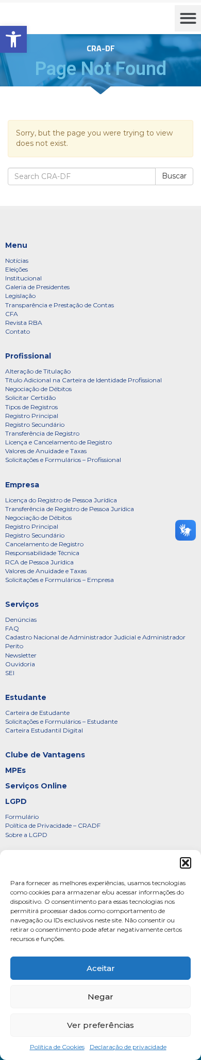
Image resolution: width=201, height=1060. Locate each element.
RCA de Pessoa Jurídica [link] (39, 562)
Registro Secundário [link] (34, 424)
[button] (185, 863)
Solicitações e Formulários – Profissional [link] (63, 460)
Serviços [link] (22, 604)
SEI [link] (9, 673)
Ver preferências (100, 1025)
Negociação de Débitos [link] (38, 389)
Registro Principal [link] (31, 416)
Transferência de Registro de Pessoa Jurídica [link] (69, 509)
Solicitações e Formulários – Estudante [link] (61, 721)
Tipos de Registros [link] (31, 407)
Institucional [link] (23, 278)
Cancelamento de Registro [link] (44, 544)
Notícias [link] (16, 260)
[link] (13, 39)
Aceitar (101, 968)
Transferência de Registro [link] (42, 433)
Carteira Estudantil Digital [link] (44, 730)
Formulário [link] (22, 816)
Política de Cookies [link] (57, 1047)
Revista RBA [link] (23, 322)
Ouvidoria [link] (20, 664)
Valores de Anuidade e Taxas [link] (46, 451)
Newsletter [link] (21, 655)
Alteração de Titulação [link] (38, 371)
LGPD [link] (16, 801)
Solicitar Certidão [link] (30, 397)
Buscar (174, 176)
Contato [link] (17, 331)
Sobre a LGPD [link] (26, 835)
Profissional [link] (28, 356)
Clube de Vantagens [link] (45, 754)
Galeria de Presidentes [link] (37, 287)
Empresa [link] (22, 484)
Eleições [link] (16, 269)
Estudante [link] (25, 697)
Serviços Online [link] (36, 785)
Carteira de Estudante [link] (37, 712)
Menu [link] (16, 245)
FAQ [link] (12, 628)
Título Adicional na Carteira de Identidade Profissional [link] (83, 380)
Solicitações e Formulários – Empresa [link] (59, 580)
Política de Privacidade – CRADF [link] (52, 825)
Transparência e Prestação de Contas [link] (59, 305)
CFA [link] (11, 314)
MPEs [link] (15, 770)
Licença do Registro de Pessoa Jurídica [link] (61, 500)
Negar (100, 997)
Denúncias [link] (21, 619)
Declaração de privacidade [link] (128, 1047)
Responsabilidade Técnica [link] (42, 553)
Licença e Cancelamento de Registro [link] (58, 442)
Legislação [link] (20, 296)
